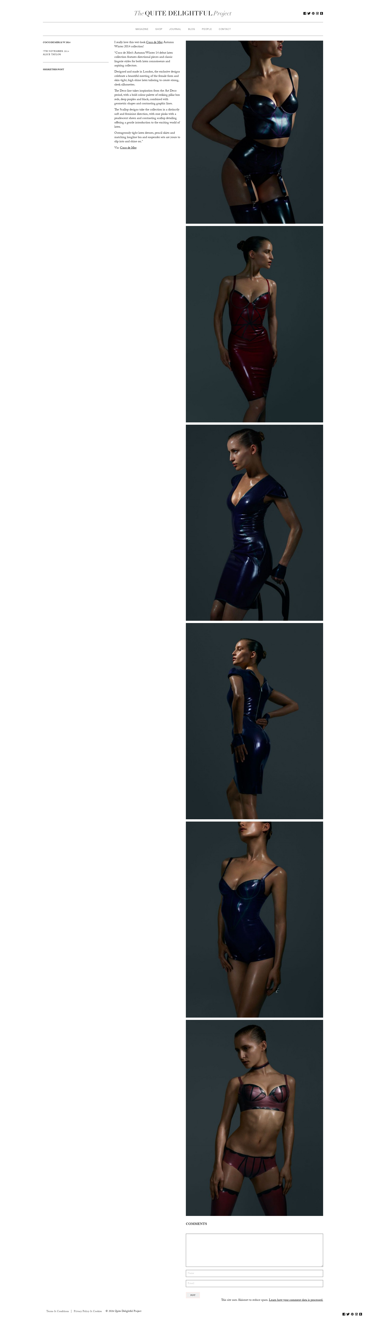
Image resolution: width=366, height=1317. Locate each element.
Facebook (305, 13)
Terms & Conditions (57, 1311)
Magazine (142, 29)
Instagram (317, 13)
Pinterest (313, 13)
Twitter (309, 13)
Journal (175, 29)
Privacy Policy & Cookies (88, 1311)
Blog (191, 29)
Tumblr (321, 13)
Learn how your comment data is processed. (296, 1300)
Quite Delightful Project (183, 13)
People (207, 29)
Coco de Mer (128, 148)
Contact (225, 29)
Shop (158, 29)
